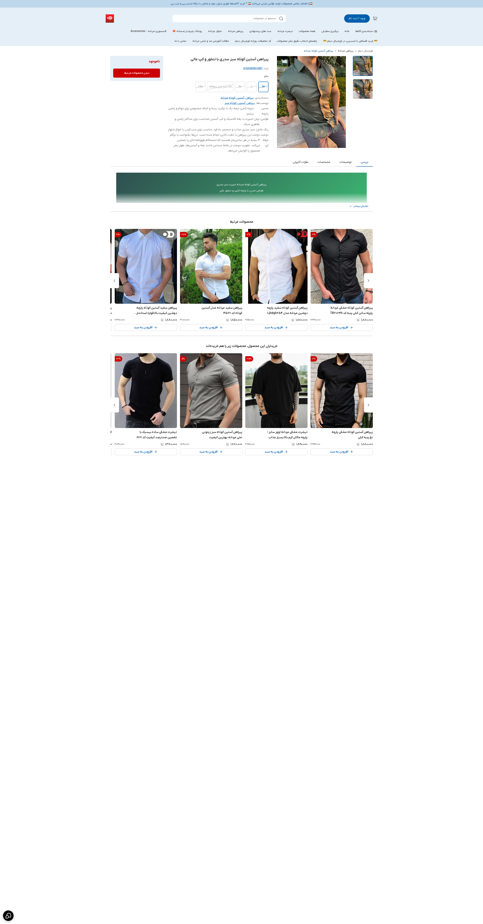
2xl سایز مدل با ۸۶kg (220, 87)
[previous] (368, 280)
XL (240, 87)
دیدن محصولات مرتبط (136, 73)
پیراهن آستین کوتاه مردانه (318, 51)
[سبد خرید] (375, 18)
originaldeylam (252, 68)
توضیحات (345, 162)
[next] (114, 280)
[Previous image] (278, 102)
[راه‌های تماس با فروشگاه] (8, 915)
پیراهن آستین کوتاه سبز (240, 103)
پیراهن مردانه (345, 51)
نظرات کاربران (300, 162)
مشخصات (324, 162)
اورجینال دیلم (365, 51)
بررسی (364, 162)
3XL (200, 87)
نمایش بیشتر (361, 206)
